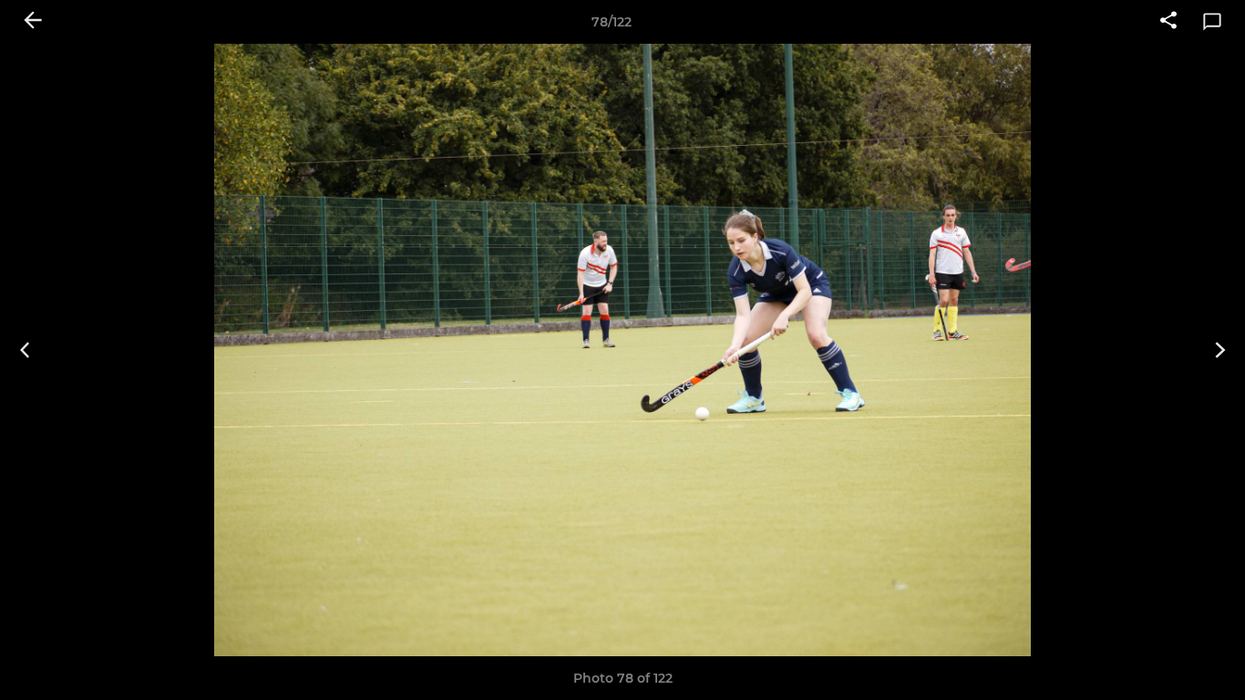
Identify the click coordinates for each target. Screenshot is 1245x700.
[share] (1168, 22)
